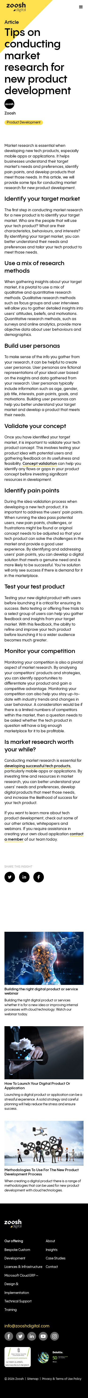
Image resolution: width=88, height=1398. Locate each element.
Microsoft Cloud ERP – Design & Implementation (21, 1284)
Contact (52, 1267)
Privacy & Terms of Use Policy (61, 1379)
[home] (16, 7)
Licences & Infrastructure (23, 1267)
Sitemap (32, 1379)
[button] (81, 7)
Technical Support (18, 1301)
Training (10, 1310)
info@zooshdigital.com (26, 1326)
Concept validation (40, 464)
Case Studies (55, 1258)
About (50, 1241)
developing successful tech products (37, 766)
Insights (51, 1250)
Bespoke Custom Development (17, 1254)
